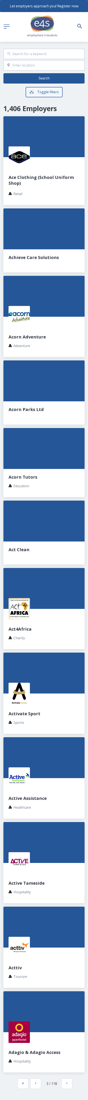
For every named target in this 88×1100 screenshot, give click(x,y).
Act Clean (19, 549)
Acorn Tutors (23, 477)
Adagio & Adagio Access (34, 1052)
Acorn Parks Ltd (26, 409)
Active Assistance (28, 798)
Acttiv (15, 968)
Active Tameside (27, 883)
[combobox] (44, 54)
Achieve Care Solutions (34, 257)
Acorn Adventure (27, 337)
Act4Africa (20, 629)
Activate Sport (24, 714)
